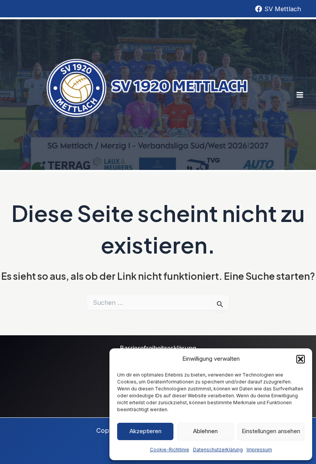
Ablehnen (205, 431)
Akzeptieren (145, 431)
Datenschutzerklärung (218, 449)
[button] (300, 359)
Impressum (259, 449)
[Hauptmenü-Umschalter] (299, 94)
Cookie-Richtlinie (169, 449)
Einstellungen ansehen (271, 431)
